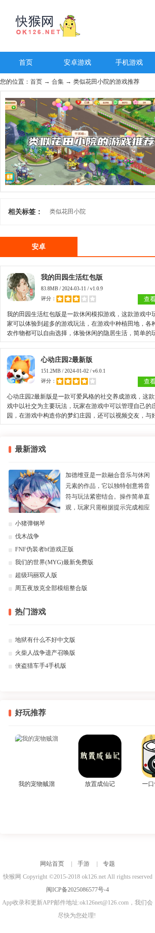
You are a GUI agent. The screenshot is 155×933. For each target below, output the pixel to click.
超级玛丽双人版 (36, 575)
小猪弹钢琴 (30, 523)
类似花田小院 (68, 211)
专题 (109, 864)
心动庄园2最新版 (67, 359)
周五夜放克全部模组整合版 (51, 588)
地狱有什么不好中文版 (45, 640)
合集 (58, 82)
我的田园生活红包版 (72, 277)
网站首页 (52, 864)
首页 (26, 62)
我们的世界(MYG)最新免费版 (54, 562)
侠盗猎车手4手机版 (40, 666)
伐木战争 (27, 536)
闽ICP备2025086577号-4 (77, 889)
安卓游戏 (77, 62)
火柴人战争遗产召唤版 (45, 653)
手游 (84, 864)
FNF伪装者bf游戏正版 (44, 549)
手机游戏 (129, 62)
